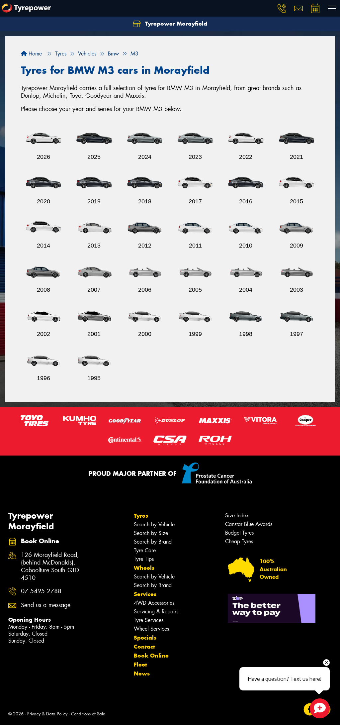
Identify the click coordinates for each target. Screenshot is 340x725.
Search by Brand (153, 541)
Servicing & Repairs (156, 611)
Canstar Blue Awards (248, 524)
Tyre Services (148, 620)
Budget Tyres (239, 532)
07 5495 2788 (41, 591)
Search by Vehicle (154, 524)
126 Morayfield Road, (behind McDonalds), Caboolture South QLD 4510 (50, 566)
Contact (144, 646)
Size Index (237, 515)
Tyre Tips (144, 559)
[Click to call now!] (282, 8)
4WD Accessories (154, 602)
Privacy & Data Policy (47, 714)
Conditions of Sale (88, 714)
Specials (145, 637)
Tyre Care (145, 550)
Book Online (151, 655)
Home (34, 53)
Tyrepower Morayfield (175, 23)
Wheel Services (151, 628)
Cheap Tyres (239, 541)
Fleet (140, 664)
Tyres (141, 515)
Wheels (144, 567)
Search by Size (151, 533)
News (142, 673)
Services (145, 594)
